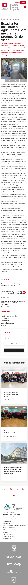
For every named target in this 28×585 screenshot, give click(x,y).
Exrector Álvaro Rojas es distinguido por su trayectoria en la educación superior (13, 293)
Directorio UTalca (8, 538)
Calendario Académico (9, 530)
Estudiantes (18, 19)
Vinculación (5, 325)
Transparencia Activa (9, 517)
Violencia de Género (9, 528)
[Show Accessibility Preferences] (24, 292)
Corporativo (5, 318)
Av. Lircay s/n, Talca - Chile (12, 514)
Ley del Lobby (7, 523)
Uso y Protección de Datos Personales (14, 525)
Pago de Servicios (8, 534)
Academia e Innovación (9, 316)
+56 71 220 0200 (9, 512)
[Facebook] (8, 80)
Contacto (5, 532)
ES (24, 2)
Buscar (18, 2)
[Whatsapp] (23, 80)
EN (22, 2)
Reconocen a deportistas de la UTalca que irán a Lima (13, 432)
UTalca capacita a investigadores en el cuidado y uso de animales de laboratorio (13, 302)
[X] (15, 80)
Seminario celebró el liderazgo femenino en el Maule (11, 284)
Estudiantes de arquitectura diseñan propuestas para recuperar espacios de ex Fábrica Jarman (13, 470)
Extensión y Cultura (7, 323)
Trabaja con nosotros (9, 536)
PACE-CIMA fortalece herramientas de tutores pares (12, 394)
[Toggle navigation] (24, 6)
